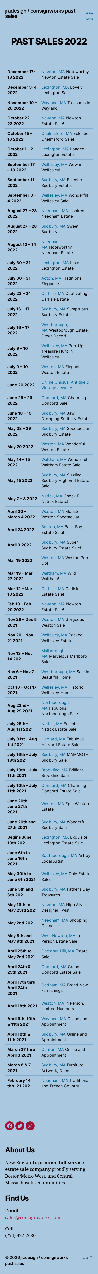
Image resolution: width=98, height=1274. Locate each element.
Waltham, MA (53, 459)
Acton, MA (51, 278)
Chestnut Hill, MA (57, 950)
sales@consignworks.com (32, 1218)
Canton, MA (52, 1049)
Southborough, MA (59, 855)
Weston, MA (52, 366)
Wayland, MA (53, 102)
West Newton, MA (58, 935)
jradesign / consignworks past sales (40, 13)
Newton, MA (53, 71)
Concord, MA (54, 397)
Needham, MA (54, 210)
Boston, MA (52, 526)
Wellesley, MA (54, 164)
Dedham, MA (53, 984)
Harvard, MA (53, 738)
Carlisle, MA (52, 293)
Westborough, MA (58, 671)
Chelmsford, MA (56, 133)
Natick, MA (51, 495)
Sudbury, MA (53, 179)
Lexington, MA (55, 87)
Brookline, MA (54, 769)
